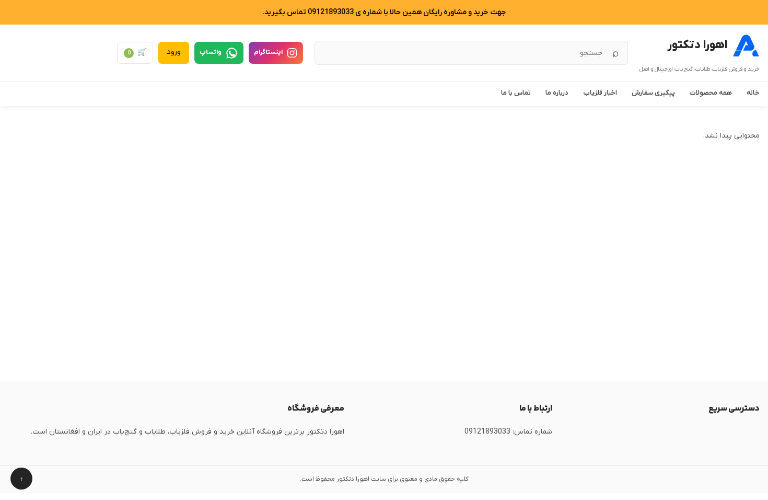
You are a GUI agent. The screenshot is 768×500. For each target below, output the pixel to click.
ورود (174, 52)
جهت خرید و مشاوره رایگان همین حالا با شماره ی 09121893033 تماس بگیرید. (384, 12)
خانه (753, 92)
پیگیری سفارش (653, 92)
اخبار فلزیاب (600, 92)
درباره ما (556, 92)
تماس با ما (516, 92)
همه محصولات (711, 92)
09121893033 (487, 432)
